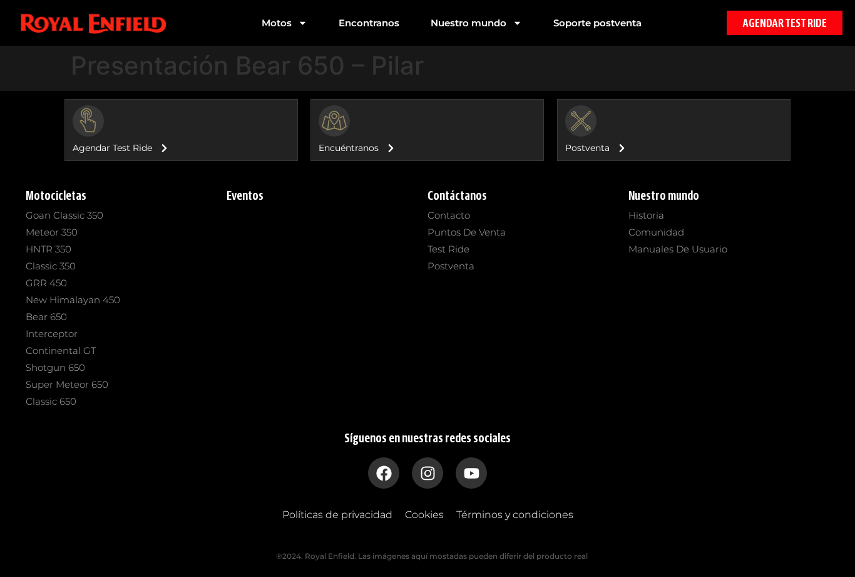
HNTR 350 (48, 249)
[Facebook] (383, 473)
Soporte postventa (597, 23)
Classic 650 (51, 401)
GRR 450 (46, 283)
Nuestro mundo (468, 23)
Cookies (424, 515)
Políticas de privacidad (337, 515)
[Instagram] (427, 473)
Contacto (448, 215)
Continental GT (61, 350)
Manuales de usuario (677, 249)
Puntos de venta (466, 232)
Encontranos (369, 23)
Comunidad (656, 232)
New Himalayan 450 (73, 300)
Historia (646, 215)
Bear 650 (46, 317)
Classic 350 (51, 266)
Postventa (450, 266)
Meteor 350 (52, 232)
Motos (277, 23)
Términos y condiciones (514, 515)
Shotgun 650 (55, 367)
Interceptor (52, 334)
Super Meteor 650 (67, 384)
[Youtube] (471, 473)
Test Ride (448, 249)
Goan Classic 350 (64, 215)
